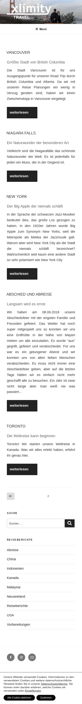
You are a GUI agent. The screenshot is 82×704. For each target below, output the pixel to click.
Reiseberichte (17, 606)
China (11, 559)
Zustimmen (46, 697)
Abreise (12, 550)
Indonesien (15, 568)
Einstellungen (33, 690)
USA (10, 615)
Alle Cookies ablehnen (19, 697)
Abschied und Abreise (29, 294)
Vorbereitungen (18, 624)
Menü (43, 29)
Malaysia (13, 587)
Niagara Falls (21, 133)
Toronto (16, 426)
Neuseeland (16, 596)
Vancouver (18, 52)
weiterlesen (20, 112)
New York (16, 196)
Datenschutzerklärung (54, 683)
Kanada (13, 578)
